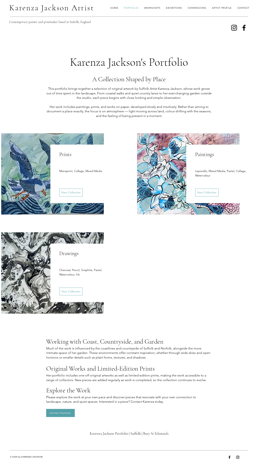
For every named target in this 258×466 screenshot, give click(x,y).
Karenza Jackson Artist (51, 8)
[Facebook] (244, 28)
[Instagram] (234, 28)
